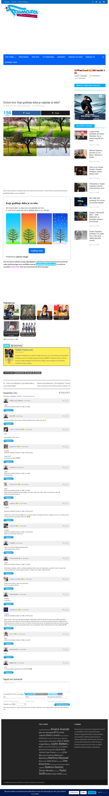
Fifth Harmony (57, 738)
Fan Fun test (20, 373)
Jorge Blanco (44, 744)
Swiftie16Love (13, 484)
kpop (58, 749)
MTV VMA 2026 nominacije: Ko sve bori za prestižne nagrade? (97, 200)
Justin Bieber (59, 744)
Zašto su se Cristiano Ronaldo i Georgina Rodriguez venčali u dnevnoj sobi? (96, 170)
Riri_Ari (12, 634)
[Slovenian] (81, 70)
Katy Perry (58, 747)
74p (19, 609)
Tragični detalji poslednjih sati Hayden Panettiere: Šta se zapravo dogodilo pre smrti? (96, 136)
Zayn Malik (57, 773)
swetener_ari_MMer (15, 579)
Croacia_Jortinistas (15, 429)
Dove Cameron (64, 735)
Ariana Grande (60, 729)
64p (19, 446)
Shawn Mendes (46, 770)
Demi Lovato (53, 735)
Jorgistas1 (12, 503)
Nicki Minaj (59, 761)
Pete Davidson (61, 764)
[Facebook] (9, 359)
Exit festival (50, 738)
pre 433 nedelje (20, 663)
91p (17, 503)
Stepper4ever (13, 446)
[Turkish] (93, 70)
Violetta (48, 773)
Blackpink (50, 732)
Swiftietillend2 (13, 610)
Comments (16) (39, 106)
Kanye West (45, 747)
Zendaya (64, 774)
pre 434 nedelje (25, 610)
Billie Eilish (42, 733)
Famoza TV (90, 57)
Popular (37, 373)
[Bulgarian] (86, 70)
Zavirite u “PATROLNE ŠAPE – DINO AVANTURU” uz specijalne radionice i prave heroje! (96, 217)
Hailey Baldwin (44, 741)
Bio (7, 346)
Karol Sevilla (52, 747)
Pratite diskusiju (68, 392)
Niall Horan (52, 761)
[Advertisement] (78, 30)
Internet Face (11, 62)
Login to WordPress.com (41, 694)
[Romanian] (88, 70)
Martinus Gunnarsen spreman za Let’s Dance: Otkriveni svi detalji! (95, 153)
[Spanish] (91, 70)
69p (22, 579)
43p (15, 634)
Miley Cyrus (43, 761)
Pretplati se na (7, 704)
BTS (56, 732)
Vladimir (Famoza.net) (23, 106)
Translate (81, 78)
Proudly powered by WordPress (13, 782)
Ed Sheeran (43, 738)
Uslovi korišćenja (23, 2)
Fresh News (24, 57)
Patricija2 (12, 526)
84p (17, 525)
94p (19, 484)
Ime (4, 697)
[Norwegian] (75, 73)
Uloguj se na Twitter (52, 694)
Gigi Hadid (64, 738)
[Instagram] (12, 359)
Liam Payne (51, 752)
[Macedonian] (83, 70)
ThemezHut (40, 782)
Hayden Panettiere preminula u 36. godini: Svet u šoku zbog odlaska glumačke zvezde (96, 236)
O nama (13, 2)
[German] (78, 70)
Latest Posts (17, 346)
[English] (75, 70)
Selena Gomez (54, 767)
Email (27, 697)
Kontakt (6, 2)
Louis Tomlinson (48, 755)
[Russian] (98, 70)
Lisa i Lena (59, 752)
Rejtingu (19, 396)
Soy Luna (56, 771)
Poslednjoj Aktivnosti (29, 396)
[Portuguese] (101, 70)
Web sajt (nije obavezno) (54, 697)
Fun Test (35, 57)
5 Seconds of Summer (44, 729)
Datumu (13, 396)
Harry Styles (63, 740)
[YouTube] (9, 362)
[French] (96, 70)
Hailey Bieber (53, 741)
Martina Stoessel (58, 758)
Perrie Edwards (53, 764)
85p (23, 429)
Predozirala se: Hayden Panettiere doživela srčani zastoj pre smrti (97, 186)
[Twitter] (6, 359)
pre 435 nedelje (26, 400)
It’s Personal (48, 57)
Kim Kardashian (50, 749)
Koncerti (61, 57)
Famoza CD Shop (75, 57)
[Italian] (104, 70)
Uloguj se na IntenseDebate (29, 694)
